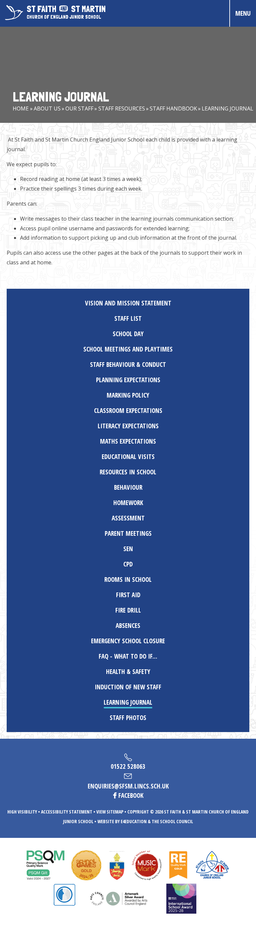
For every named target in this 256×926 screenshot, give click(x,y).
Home (21, 108)
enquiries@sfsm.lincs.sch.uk (128, 786)
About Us (47, 108)
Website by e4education (122, 821)
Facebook (130, 795)
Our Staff (79, 108)
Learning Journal (227, 108)
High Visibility (22, 811)
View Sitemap (109, 811)
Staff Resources (121, 108)
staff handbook (173, 108)
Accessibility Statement (66, 811)
